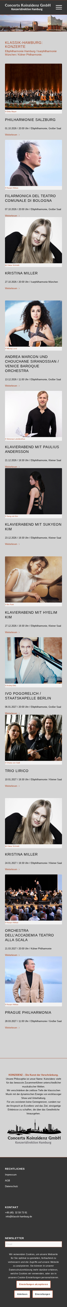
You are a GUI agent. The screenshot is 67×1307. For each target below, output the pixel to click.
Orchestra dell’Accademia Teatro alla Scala (29, 935)
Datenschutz (11, 1186)
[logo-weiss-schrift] (28, 7)
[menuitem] (57, 7)
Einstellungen (42, 1294)
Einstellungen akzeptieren (33, 1284)
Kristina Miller (21, 273)
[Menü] (57, 7)
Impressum (11, 1174)
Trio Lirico (17, 771)
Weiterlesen (11, 134)
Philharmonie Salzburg (30, 120)
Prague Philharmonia (28, 1012)
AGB (7, 1180)
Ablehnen (22, 1294)
